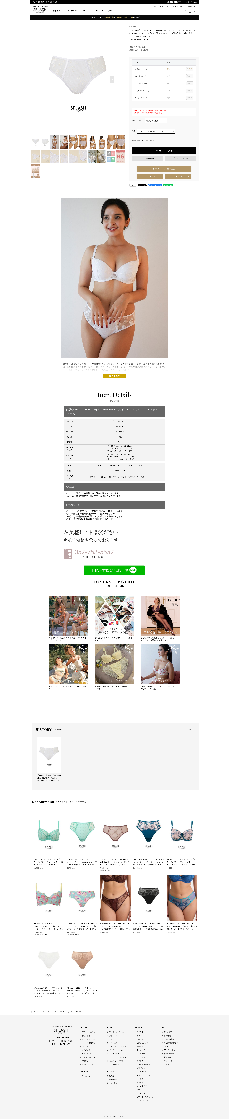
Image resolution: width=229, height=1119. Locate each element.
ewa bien (132, 26)
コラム (154, 6)
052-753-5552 (172, 2)
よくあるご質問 (177, 6)
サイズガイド (150, 176)
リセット (191, 729)
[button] (185, 11)
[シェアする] (132, 185)
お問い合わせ (191, 6)
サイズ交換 (178, 176)
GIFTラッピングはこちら (164, 169)
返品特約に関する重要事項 (143, 140)
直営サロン (164, 6)
